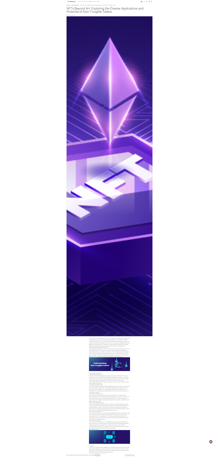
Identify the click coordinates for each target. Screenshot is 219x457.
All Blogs (68, 5)
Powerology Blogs (75, 5)
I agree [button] (133, 455)
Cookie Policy (97, 455)
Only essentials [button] (127, 455)
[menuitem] (79, 1)
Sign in (151, 1)
